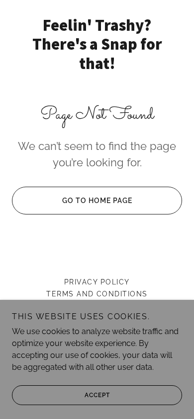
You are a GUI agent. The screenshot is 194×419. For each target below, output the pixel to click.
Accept (97, 395)
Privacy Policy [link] (97, 282)
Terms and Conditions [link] (97, 294)
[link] (97, 44)
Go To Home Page (97, 201)
